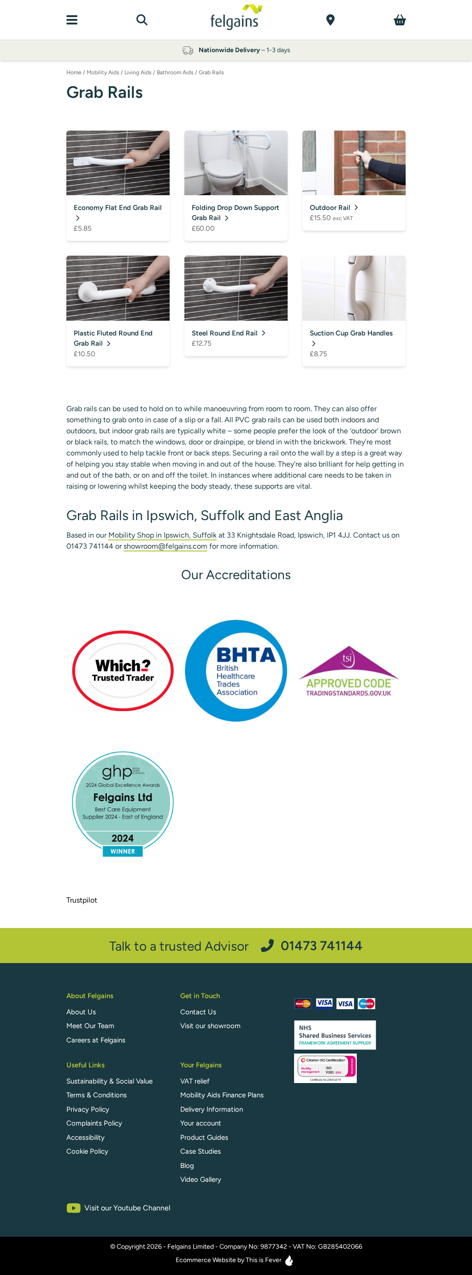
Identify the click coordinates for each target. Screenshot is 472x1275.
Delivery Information (211, 1109)
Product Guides (204, 1137)
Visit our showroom (210, 1026)
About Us (81, 1012)
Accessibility (85, 1137)
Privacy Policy (87, 1109)
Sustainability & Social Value (109, 1081)
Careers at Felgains (95, 1040)
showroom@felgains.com (165, 546)
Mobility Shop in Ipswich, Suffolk (162, 535)
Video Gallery (200, 1179)
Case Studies (200, 1151)
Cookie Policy (87, 1151)
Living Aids (138, 72)
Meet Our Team (90, 1026)
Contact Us (198, 1012)
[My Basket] (400, 19)
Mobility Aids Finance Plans (222, 1095)
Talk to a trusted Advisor (236, 945)
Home (74, 72)
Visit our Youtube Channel (127, 1207)
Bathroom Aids (175, 72)
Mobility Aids (103, 72)
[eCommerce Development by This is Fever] (289, 1260)
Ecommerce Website (206, 1260)
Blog (187, 1165)
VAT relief (195, 1081)
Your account (200, 1123)
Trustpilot (81, 900)
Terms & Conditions (96, 1095)
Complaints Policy (94, 1123)
